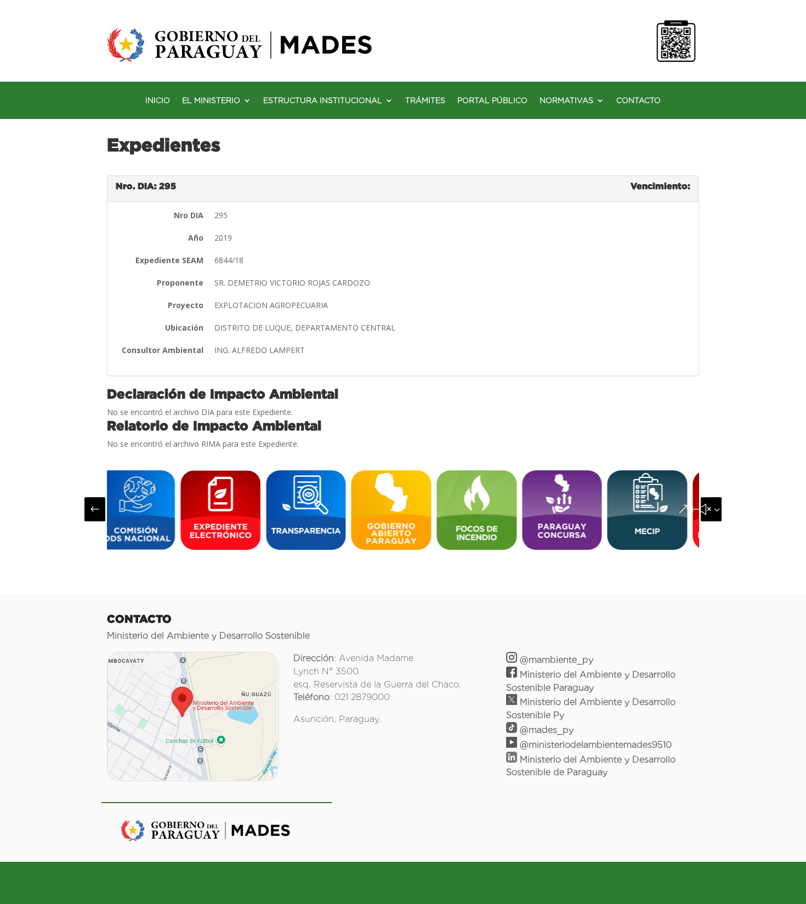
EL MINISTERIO (211, 100)
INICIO (157, 100)
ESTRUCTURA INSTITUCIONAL (322, 100)
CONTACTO (638, 100)
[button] (94, 509)
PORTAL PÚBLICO (492, 100)
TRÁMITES (425, 100)
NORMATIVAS (566, 100)
